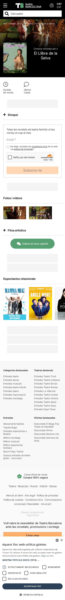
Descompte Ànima (43, 430)
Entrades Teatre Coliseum (47, 380)
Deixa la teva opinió (35, 243)
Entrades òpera (11, 391)
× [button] (61, 540)
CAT (59, 3)
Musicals (21, 23)
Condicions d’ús (34, 499)
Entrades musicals (12, 383)
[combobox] (35, 14)
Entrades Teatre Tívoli (45, 376)
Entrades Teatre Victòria (46, 398)
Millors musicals (11, 441)
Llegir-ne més (47, 555)
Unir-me (32, 536)
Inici (5, 23)
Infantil (12, 23)
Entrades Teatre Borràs (45, 383)
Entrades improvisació (14, 394)
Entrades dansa (11, 380)
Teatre (30, 23)
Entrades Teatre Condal (46, 394)
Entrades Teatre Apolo (45, 402)
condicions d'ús (39, 146)
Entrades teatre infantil (14, 387)
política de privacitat (23, 149)
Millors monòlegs (11, 437)
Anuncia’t (46, 504)
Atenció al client (14, 495)
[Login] (52, 5)
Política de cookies (13, 499)
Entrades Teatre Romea (46, 387)
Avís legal (30, 495)
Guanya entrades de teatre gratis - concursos (16, 456)
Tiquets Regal (10, 427)
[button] (32, 560)
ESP (59, 7)
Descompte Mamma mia (46, 434)
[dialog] (32, 568)
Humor (34, 486)
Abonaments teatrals (13, 423)
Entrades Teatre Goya (45, 405)
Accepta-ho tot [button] (32, 586)
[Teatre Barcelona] (28, 5)
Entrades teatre (11, 376)
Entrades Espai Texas (45, 409)
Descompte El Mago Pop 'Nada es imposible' (46, 425)
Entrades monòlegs (13, 398)
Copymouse (33, 515)
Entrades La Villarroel (44, 391)
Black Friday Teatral (13, 451)
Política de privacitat (47, 495)
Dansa (53, 486)
